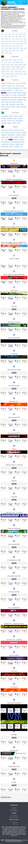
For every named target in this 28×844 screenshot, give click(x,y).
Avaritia (10, 139)
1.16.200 (13, 67)
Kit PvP (14, 123)
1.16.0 (11, 64)
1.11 (10, 38)
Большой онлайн (22, 95)
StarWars (3, 137)
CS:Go (13, 120)
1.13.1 (10, 41)
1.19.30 (11, 74)
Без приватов (16, 88)
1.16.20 (20, 64)
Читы (11, 95)
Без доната (3, 88)
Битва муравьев (19, 120)
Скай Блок (20, 118)
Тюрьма (8, 90)
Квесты (19, 97)
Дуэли (22, 104)
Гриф (2, 95)
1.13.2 (14, 41)
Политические (12, 102)
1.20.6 (10, 52)
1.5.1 (10, 34)
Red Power (12, 132)
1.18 (6, 48)
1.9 (12, 36)
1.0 (21, 60)
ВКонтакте (14, 822)
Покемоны (18, 134)
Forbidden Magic (5, 146)
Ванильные (19, 102)
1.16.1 (2, 45)
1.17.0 (12, 69)
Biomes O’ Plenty (19, 144)
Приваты (10, 88)
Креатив (9, 83)
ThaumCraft (16, 137)
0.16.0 (18, 60)
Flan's (2, 132)
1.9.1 (17, 36)
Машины (24, 134)
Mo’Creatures (12, 144)
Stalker (11, 137)
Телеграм (14, 823)
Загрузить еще (5, 797)
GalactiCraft (3, 134)
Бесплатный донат (13, 99)
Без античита (14, 97)
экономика (17, 27)
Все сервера (14, 815)
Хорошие (18, 106)
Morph (21, 137)
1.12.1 (25, 38)
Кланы (25, 88)
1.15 (10, 43)
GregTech (24, 132)
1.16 (25, 43)
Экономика (3, 92)
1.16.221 (8, 69)
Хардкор (24, 97)
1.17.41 (11, 71)
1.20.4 (2, 52)
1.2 (5, 62)
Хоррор (13, 106)
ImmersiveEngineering (15, 141)
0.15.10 (14, 60)
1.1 (2, 62)
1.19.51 (7, 76)
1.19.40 (20, 74)
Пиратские (9, 85)
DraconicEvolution (5, 141)
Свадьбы (17, 90)
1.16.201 (18, 67)
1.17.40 (7, 71)
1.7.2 (20, 34)
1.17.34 (3, 71)
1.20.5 (6, 52)
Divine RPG (16, 130)
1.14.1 (21, 41)
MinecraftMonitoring (12, 2)
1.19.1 (21, 48)
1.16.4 (14, 45)
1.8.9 (10, 36)
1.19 (17, 48)
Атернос (3, 104)
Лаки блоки (3, 123)
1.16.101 (8, 67)
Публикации (14, 809)
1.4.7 (2, 34)
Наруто (15, 95)
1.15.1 (14, 43)
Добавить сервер (14, 817)
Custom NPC (21, 139)
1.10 (24, 36)
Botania (22, 141)
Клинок (11, 146)
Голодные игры (4, 116)
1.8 (2, 36)
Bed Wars (11, 116)
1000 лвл (18, 83)
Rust (21, 146)
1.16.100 (3, 67)
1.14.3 (2, 43)
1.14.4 (6, 43)
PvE (21, 90)
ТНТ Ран (21, 116)
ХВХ (7, 104)
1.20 (10, 50)
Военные (8, 106)
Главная (14, 807)
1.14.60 (7, 64)
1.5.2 (13, 34)
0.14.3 (6, 60)
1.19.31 (16, 74)
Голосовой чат (4, 144)
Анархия (7, 95)
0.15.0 (10, 60)
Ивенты (19, 92)
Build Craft (11, 130)
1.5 (5, 34)
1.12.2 (2, 41)
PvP (14, 85)
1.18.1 (10, 48)
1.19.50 (3, 76)
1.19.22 (7, 74)
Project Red (18, 132)
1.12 (21, 38)
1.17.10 (16, 69)
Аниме (24, 99)
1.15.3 (21, 43)
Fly (12, 90)
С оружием (23, 106)
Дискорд (20, 99)
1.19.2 (25, 48)
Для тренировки (4, 109)
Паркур (14, 118)
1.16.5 (18, 45)
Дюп (13, 83)
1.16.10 (15, 64)
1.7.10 (24, 34)
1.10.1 (2, 38)
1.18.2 (14, 48)
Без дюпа (23, 83)
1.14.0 (17, 62)
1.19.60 (11, 76)
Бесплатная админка (12, 92)
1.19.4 (6, 50)
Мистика (3, 106)
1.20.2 (17, 50)
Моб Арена (3, 120)
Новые (6, 102)
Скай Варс (3, 118)
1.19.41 (25, 74)
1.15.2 (17, 43)
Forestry (22, 130)
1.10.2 (6, 38)
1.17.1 (2, 48)
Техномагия (16, 146)
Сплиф (9, 120)
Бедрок (18, 104)
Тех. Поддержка (14, 810)
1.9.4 (20, 36)
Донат (22, 85)
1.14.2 (25, 41)
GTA (2, 139)
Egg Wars (9, 123)
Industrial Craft (4, 130)
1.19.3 (2, 50)
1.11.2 (17, 38)
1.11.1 (14, 38)
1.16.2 (6, 45)
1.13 (6, 41)
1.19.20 (3, 74)
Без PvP (18, 85)
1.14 (17, 41)
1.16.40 (24, 64)
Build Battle (9, 118)
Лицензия (3, 85)
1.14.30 (3, 64)
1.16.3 (10, 45)
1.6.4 (17, 34)
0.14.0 (2, 60)
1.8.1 (6, 36)
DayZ (7, 137)
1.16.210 (23, 67)
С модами (10, 171)
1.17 (21, 45)
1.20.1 (14, 50)
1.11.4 (13, 62)
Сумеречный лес (11, 134)
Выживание (4, 83)
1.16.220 (3, 69)
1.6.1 (10, 62)
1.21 (15, 76)
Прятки (16, 116)
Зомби (18, 123)
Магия (2, 102)
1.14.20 (21, 62)
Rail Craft (7, 132)
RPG (21, 88)
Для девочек (12, 104)
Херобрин (3, 90)
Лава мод (15, 139)
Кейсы (6, 139)
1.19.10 (23, 71)
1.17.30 (21, 69)
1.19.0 (19, 71)
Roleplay (24, 92)
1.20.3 (21, 50)
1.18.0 (16, 71)
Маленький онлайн (5, 97)
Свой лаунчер (4, 99)
